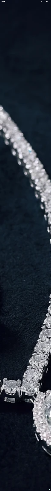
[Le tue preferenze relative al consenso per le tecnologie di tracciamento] (49, 489)
